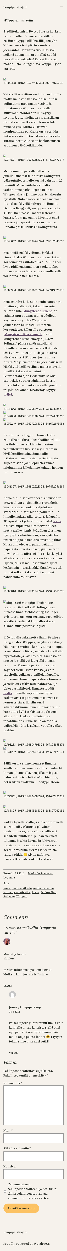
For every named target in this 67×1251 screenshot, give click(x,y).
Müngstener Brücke (37, 311)
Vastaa (7, 985)
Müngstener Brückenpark (23, 334)
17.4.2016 (8, 958)
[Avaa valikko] (61, 7)
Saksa (35, 892)
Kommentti (12, 1083)
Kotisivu (9, 1166)
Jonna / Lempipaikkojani (26, 1007)
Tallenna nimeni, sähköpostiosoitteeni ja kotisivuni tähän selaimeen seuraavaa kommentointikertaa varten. (32, 1191)
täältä (7, 394)
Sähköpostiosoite (17, 1148)
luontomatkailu (22, 888)
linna (6, 888)
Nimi (8, 1130)
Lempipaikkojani (15, 7)
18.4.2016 (14, 1011)
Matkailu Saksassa (40, 873)
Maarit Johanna (14, 954)
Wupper (21, 896)
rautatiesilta (22, 892)
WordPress (42, 1243)
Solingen (9, 896)
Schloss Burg (49, 892)
